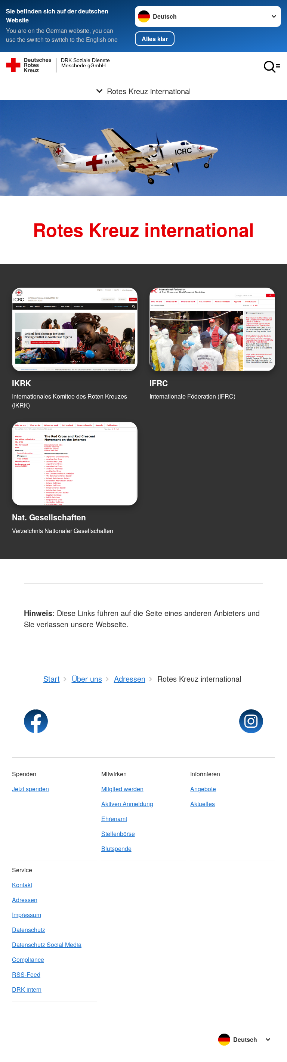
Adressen (24, 899)
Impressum (26, 914)
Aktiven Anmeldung (127, 803)
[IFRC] (212, 329)
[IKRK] (75, 329)
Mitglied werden (122, 788)
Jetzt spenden (30, 788)
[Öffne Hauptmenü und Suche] (272, 67)
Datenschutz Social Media (46, 944)
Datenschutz (28, 929)
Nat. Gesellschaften (49, 517)
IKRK (21, 382)
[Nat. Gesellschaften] (75, 463)
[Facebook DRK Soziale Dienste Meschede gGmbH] (36, 721)
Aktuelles (202, 803)
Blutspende (116, 848)
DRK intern (26, 989)
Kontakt (22, 884)
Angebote (203, 788)
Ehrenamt (114, 818)
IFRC (158, 382)
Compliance (28, 959)
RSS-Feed (26, 974)
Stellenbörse (118, 833)
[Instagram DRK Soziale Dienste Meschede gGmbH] (251, 721)
